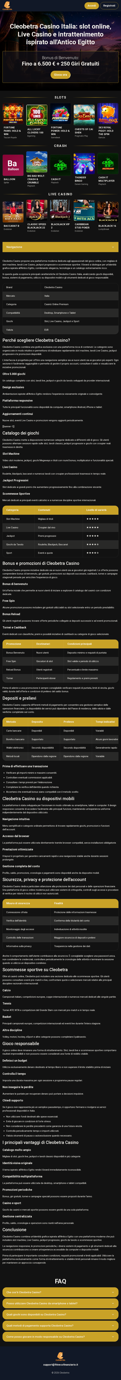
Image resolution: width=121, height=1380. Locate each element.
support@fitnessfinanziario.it (60, 1364)
